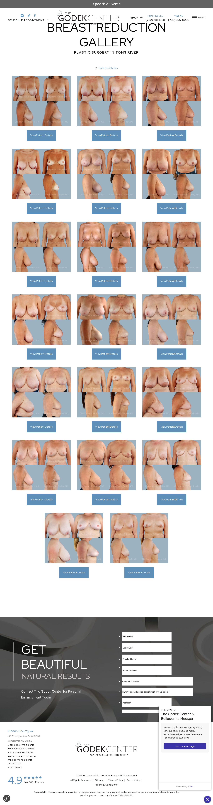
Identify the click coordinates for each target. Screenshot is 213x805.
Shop (134, 17)
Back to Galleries (108, 68)
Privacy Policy (115, 780)
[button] (6, 798)
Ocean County (19, 731)
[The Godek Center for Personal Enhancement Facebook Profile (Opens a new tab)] (35, 15)
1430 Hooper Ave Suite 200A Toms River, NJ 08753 (24, 739)
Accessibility (133, 780)
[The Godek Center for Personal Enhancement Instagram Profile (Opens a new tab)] (22, 15)
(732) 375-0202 (178, 20)
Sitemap (99, 780)
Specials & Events (106, 4)
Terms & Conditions (106, 784)
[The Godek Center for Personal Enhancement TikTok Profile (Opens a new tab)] (28, 15)
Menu (201, 17)
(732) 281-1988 (155, 20)
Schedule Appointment (26, 20)
